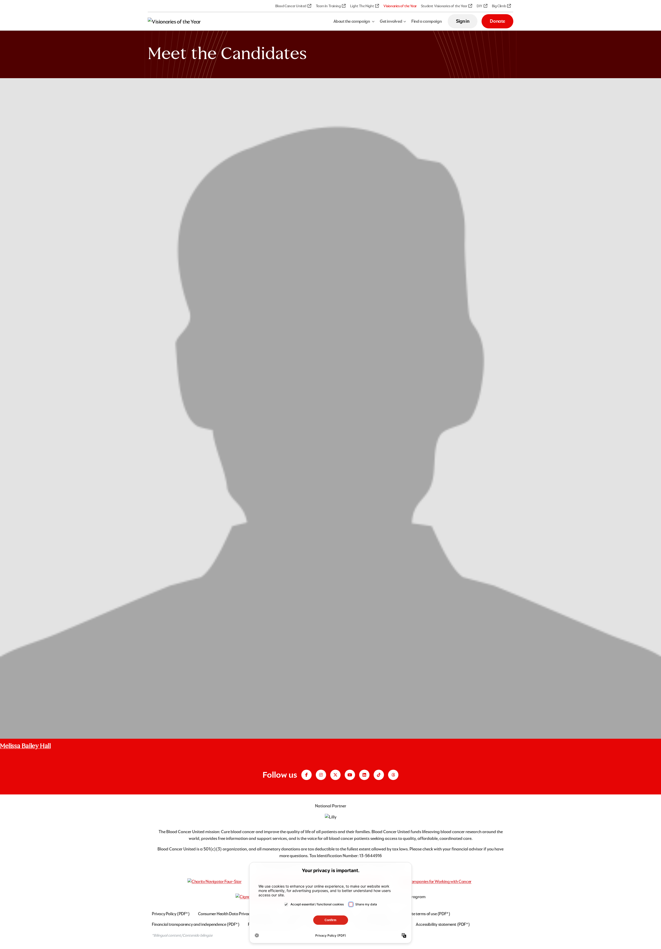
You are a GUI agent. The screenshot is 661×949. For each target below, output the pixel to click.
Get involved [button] (391, 21)
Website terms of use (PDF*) (425, 913)
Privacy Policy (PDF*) (171, 913)
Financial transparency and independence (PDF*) (196, 924)
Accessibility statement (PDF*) (443, 924)
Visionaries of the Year (400, 6)
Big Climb (499, 6)
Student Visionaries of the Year (444, 6)
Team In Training (328, 6)
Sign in (462, 21)
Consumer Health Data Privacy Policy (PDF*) (237, 913)
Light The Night (362, 6)
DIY (479, 6)
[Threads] (393, 775)
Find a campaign (426, 21)
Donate (497, 21)
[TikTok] (379, 775)
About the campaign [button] (352, 21)
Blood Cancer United (290, 6)
